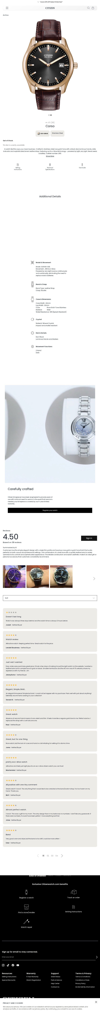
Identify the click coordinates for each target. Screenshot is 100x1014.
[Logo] (50, 8)
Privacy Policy (80, 983)
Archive (5, 15)
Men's (50, 875)
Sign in (89, 538)
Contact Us (55, 987)
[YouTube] (18, 965)
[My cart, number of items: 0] (93, 8)
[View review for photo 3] (61, 576)
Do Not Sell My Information (85, 987)
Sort (6, 598)
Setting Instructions (9, 977)
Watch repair (26, 927)
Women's (67, 875)
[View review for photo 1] (14, 576)
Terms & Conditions (82, 977)
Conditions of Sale (82, 980)
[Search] (88, 8)
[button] (97, 957)
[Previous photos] (6, 579)
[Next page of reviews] (62, 856)
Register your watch (50, 510)
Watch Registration (33, 980)
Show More (50, 156)
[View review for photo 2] (37, 576)
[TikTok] (8, 965)
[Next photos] (94, 579)
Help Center (55, 983)
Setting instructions (73, 911)
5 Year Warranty (32, 977)
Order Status (55, 977)
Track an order (73, 897)
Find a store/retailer (26, 912)
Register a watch (26, 897)
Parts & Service (56, 980)
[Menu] (7, 8)
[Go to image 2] (50, 115)
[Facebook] (13, 965)
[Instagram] (3, 965)
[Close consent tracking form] (96, 1002)
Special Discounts (8, 980)
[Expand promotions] (41, 2)
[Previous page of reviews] (38, 856)
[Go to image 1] (49, 115)
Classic (58, 875)
